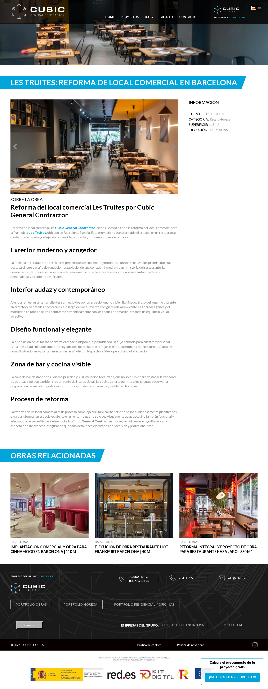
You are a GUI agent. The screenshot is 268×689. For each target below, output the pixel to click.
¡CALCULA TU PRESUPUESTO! (232, 677)
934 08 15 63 (187, 578)
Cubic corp (45, 576)
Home (110, 17)
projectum (233, 625)
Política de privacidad (190, 645)
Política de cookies (149, 645)
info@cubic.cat (237, 578)
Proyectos (130, 17)
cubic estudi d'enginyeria (183, 625)
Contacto (188, 17)
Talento (166, 17)
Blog (149, 17)
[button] (15, 147)
